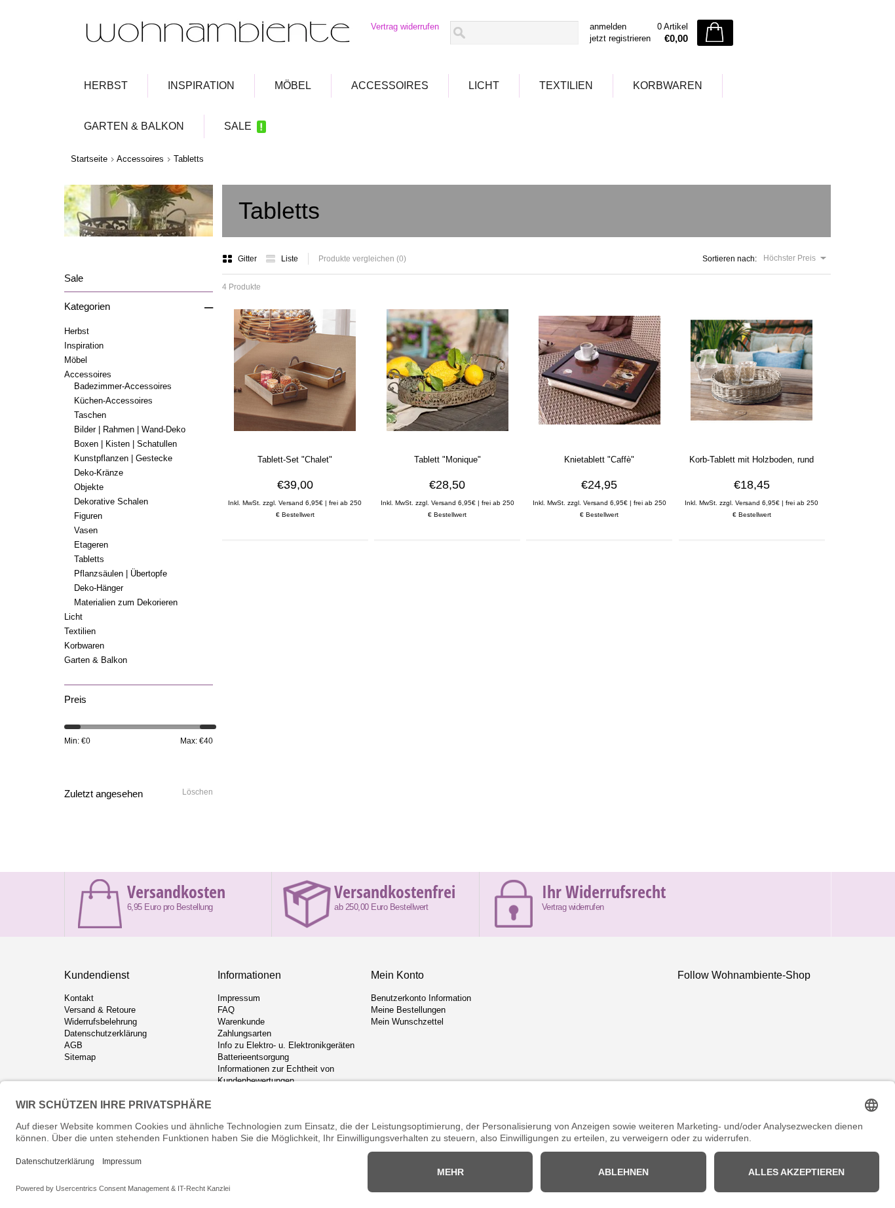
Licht (483, 85)
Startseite (89, 159)
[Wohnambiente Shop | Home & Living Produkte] (213, 33)
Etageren (91, 545)
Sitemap (80, 1057)
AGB (73, 1045)
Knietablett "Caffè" (599, 459)
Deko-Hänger (98, 588)
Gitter (248, 258)
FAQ (226, 1010)
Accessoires (389, 85)
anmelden (608, 26)
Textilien (566, 85)
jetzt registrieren (620, 38)
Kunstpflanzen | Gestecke (123, 458)
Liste (289, 258)
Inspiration (201, 85)
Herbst (106, 85)
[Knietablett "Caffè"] (599, 435)
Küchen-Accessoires (113, 401)
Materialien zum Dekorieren (126, 602)
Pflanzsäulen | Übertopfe (120, 573)
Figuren (88, 516)
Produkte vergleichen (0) (362, 258)
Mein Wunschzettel (407, 1022)
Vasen (86, 530)
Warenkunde (241, 1022)
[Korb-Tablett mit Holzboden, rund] (751, 435)
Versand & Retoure (100, 1010)
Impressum (239, 998)
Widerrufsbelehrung (100, 1022)
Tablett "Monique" (447, 459)
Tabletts (189, 159)
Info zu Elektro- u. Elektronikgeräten (286, 1045)
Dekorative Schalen (111, 501)
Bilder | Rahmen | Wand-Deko (129, 429)
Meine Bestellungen (408, 1010)
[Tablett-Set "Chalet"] (295, 435)
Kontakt (79, 998)
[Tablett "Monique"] (447, 435)
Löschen (197, 792)
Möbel (293, 85)
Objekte (89, 487)
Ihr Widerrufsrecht (604, 891)
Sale (238, 126)
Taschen (90, 415)
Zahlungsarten (244, 1033)
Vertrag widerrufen (405, 26)
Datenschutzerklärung (105, 1033)
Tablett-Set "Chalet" (294, 459)
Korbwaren (667, 85)
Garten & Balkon (134, 126)
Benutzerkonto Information (421, 998)
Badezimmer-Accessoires (123, 386)
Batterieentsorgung (253, 1057)
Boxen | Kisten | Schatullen (125, 444)
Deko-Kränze (98, 473)
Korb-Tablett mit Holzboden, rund (751, 459)
